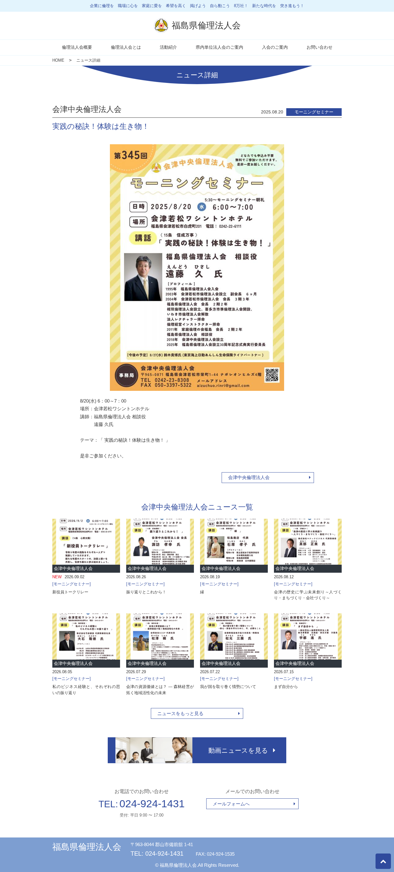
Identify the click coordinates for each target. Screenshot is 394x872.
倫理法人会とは (126, 47)
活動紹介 (168, 47)
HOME (58, 60)
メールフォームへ (231, 803)
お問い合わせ (319, 47)
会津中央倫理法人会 (249, 477)
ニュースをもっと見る (180, 713)
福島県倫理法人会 (86, 847)
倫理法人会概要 (77, 47)
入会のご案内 (275, 47)
